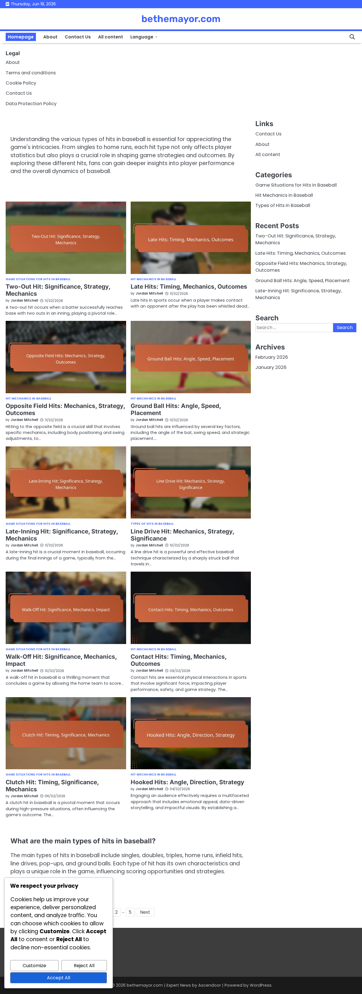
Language (141, 37)
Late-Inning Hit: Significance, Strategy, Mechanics (62, 535)
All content (110, 37)
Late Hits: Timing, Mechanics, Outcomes (189, 286)
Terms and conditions (31, 73)
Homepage (21, 37)
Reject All (84, 965)
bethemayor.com (181, 18)
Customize (34, 965)
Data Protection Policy (31, 103)
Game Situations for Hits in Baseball (38, 279)
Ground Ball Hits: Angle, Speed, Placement (302, 280)
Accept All (58, 977)
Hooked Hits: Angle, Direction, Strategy (187, 782)
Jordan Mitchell (24, 300)
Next (145, 912)
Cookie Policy (21, 83)
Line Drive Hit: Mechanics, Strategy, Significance (182, 535)
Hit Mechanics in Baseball (153, 279)
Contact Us (78, 37)
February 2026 (271, 357)
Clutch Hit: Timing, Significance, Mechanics (52, 786)
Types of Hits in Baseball (152, 524)
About (50, 37)
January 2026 (270, 367)
